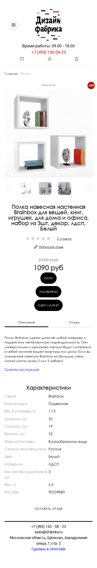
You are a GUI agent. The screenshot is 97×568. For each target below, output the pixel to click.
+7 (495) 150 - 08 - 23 (48, 526)
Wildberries (48, 292)
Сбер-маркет (48, 305)
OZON (48, 278)
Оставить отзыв (48, 508)
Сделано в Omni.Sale (48, 549)
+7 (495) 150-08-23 (48, 52)
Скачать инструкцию (22, 369)
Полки (26, 73)
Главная (11, 73)
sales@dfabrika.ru (48, 532)
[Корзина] (77, 58)
